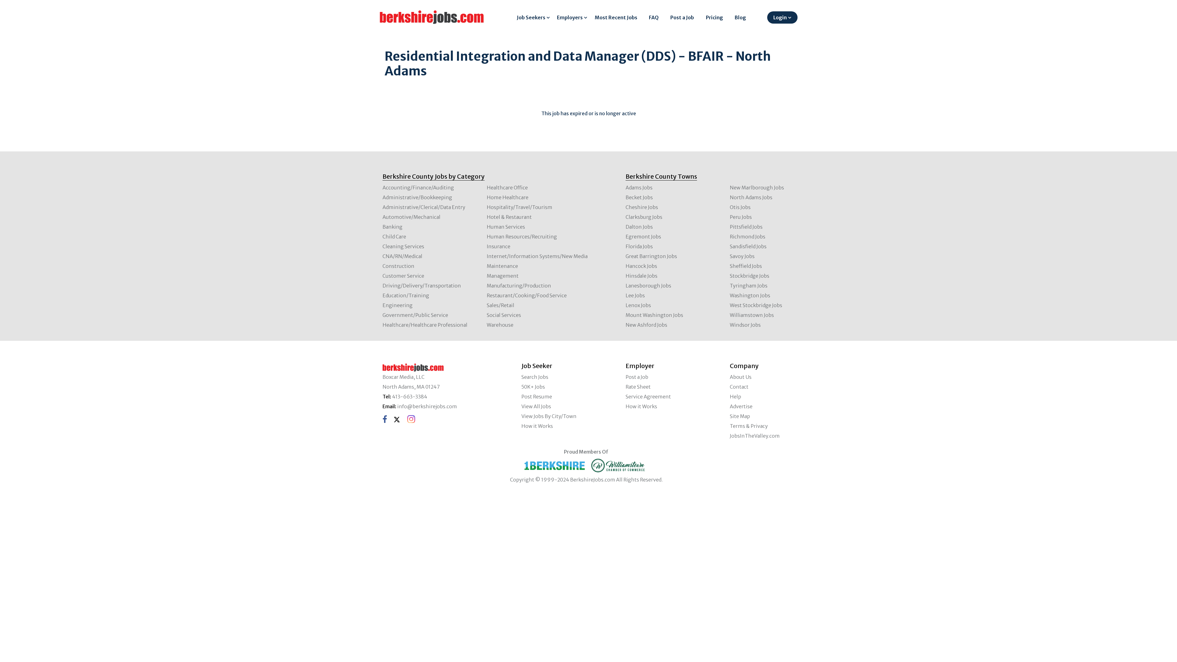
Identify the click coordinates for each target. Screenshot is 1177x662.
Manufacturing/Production (519, 286)
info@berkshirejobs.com (427, 406)
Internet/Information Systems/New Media (537, 256)
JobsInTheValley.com (755, 436)
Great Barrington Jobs (651, 256)
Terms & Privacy (749, 426)
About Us (741, 377)
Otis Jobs (740, 207)
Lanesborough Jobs (648, 286)
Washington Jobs (750, 295)
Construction (398, 266)
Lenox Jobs (638, 305)
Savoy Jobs (742, 256)
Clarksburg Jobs (644, 217)
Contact (739, 387)
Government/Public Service (415, 315)
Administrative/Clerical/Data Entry (424, 207)
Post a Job (682, 17)
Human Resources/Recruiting (522, 237)
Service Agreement (648, 397)
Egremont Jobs (643, 237)
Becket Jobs (639, 197)
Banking (392, 227)
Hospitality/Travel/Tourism (519, 207)
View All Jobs (536, 406)
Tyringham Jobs (749, 286)
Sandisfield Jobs (748, 246)
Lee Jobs (635, 295)
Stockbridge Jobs (749, 276)
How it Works (537, 426)
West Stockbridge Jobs (756, 305)
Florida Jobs (639, 246)
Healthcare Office (507, 188)
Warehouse (500, 325)
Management (503, 276)
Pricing (714, 17)
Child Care (394, 237)
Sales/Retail (500, 305)
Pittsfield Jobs (746, 227)
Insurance (498, 246)
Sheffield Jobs (746, 266)
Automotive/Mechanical (411, 217)
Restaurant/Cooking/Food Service (527, 295)
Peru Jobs (741, 217)
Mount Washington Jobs (654, 315)
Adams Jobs (639, 188)
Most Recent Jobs (616, 17)
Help (735, 397)
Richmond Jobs (747, 237)
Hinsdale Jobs (641, 276)
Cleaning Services (403, 246)
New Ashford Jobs (646, 325)
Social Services (504, 315)
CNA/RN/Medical (402, 256)
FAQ (654, 17)
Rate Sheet (638, 387)
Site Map (740, 416)
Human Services (506, 227)
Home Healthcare (507, 197)
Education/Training (406, 295)
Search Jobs (534, 377)
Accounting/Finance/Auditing (418, 188)
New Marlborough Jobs (757, 188)
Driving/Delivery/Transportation (422, 286)
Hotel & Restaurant (509, 217)
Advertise (741, 406)
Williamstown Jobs (752, 315)
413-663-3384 (409, 397)
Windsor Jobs (745, 325)
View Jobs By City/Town (549, 416)
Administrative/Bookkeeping (417, 197)
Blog (740, 17)
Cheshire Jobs (642, 207)
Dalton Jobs (639, 227)
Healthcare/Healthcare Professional (425, 325)
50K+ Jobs (533, 387)
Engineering (398, 305)
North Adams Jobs (751, 197)
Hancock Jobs (641, 266)
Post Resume (536, 397)
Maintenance (502, 266)
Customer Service (403, 276)
